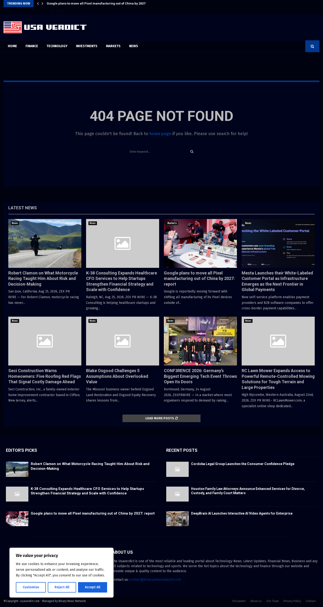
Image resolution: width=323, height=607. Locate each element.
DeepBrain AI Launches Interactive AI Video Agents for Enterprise (241, 513)
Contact (311, 601)
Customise (31, 587)
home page (160, 133)
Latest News (22, 207)
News (133, 46)
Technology (57, 46)
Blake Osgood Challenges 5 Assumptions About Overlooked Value (117, 376)
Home (12, 46)
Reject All (62, 587)
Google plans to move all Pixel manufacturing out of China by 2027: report (199, 278)
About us (256, 601)
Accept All (92, 587)
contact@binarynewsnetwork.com (155, 580)
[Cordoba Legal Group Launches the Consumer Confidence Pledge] (177, 469)
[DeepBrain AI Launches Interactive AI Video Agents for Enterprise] (177, 518)
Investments (86, 46)
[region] (61, 573)
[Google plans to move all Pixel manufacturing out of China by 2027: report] (200, 243)
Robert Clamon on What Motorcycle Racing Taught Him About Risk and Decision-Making (43, 278)
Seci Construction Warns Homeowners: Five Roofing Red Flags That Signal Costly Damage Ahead (44, 376)
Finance (32, 46)
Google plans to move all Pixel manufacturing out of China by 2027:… (97, 3)
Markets (113, 46)
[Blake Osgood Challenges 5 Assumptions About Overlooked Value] (122, 341)
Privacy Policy (292, 601)
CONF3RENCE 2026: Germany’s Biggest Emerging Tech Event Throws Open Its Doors (200, 376)
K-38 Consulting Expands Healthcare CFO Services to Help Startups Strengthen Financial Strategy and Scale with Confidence (87, 491)
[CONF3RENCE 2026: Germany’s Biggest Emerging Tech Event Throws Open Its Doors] (200, 341)
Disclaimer (239, 601)
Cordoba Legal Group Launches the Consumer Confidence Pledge (242, 464)
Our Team (272, 601)
